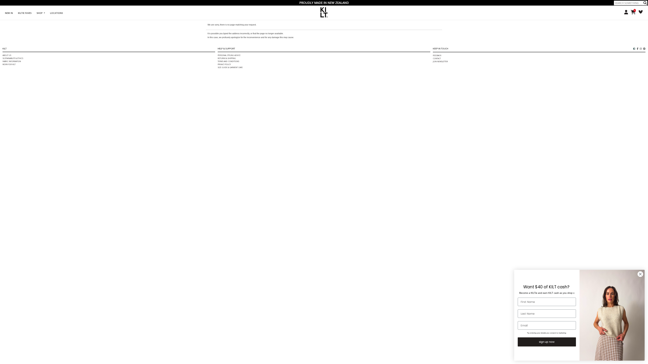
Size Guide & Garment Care (230, 67)
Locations (56, 13)
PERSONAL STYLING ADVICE (229, 55)
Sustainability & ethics (13, 58)
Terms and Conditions (228, 61)
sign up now (547, 342)
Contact (437, 58)
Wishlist (639, 12)
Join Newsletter (440, 61)
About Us (7, 55)
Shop (40, 13)
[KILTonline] (324, 11)
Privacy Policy (224, 64)
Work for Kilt (9, 64)
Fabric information (12, 61)
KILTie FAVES (25, 13)
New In (9, 13)
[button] (645, 3)
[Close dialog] (640, 274)
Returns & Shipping (227, 58)
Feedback (437, 55)
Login (625, 12)
